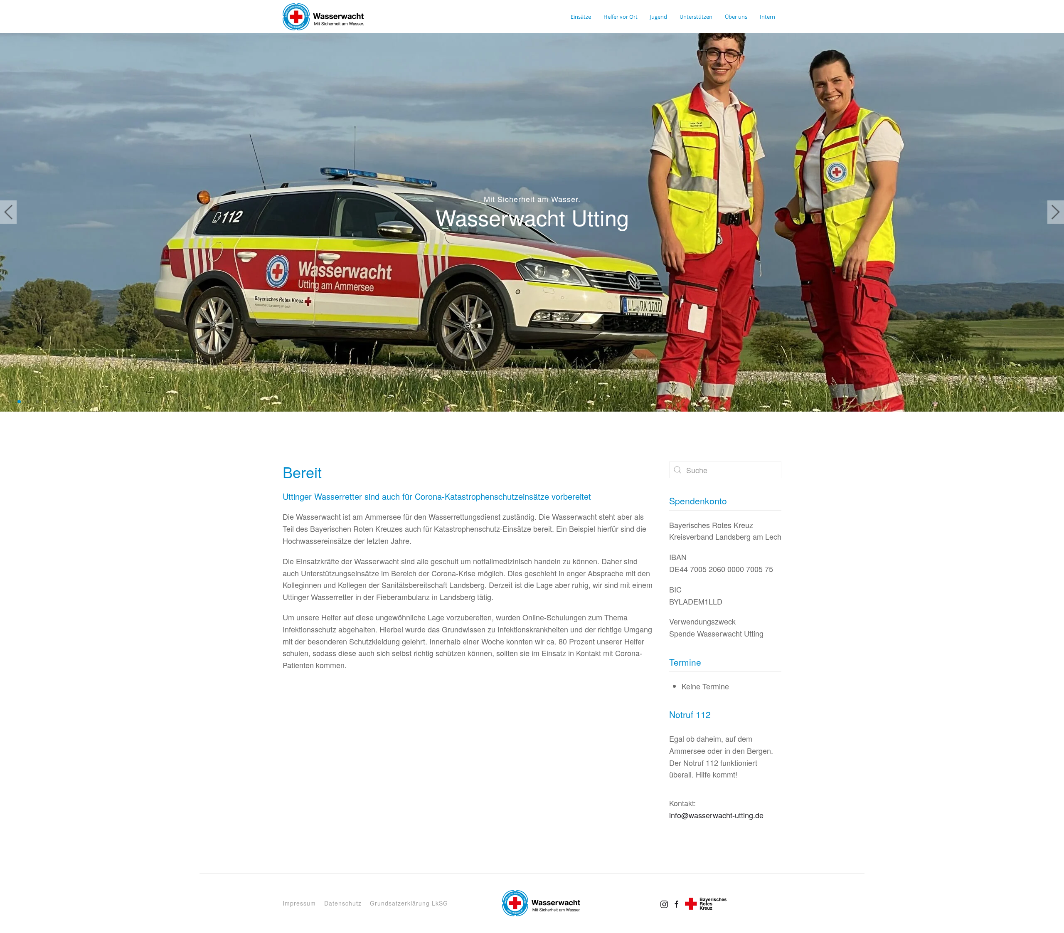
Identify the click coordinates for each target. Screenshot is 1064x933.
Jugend (658, 16)
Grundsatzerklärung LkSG (409, 903)
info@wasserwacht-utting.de (716, 815)
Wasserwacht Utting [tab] (10, 401)
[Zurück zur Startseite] (323, 16)
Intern (767, 16)
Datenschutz (343, 903)
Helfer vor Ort (620, 16)
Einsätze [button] (581, 16)
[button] (8, 212)
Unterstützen (696, 16)
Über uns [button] (736, 16)
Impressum (299, 903)
